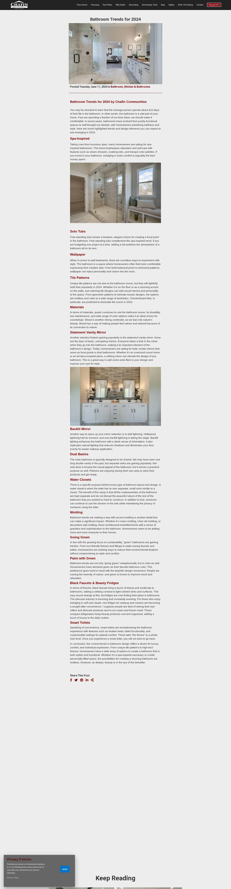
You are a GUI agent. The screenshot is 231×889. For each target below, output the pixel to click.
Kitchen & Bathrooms (137, 86)
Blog (163, 5)
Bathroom (117, 86)
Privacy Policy (13, 878)
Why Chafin (120, 5)
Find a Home (82, 5)
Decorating (133, 5)
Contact (200, 5)
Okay (65, 869)
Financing (95, 5)
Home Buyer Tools (149, 5)
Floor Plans (107, 5)
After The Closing (185, 5)
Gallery (171, 5)
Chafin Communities (131, 102)
